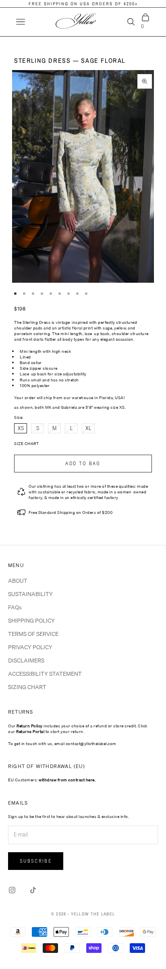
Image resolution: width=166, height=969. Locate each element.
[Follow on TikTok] (33, 890)
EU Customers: (51, 779)
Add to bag (82, 463)
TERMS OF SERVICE (33, 633)
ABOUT (17, 580)
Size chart (26, 443)
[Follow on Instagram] (12, 890)
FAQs (15, 607)
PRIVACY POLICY (30, 647)
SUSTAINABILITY (30, 594)
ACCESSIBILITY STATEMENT (45, 673)
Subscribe (36, 861)
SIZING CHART (27, 687)
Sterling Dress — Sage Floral (69, 60)
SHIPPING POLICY (31, 620)
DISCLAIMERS (26, 660)
